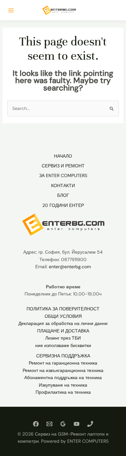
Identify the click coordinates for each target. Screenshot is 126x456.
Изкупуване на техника (63, 385)
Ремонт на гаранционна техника (63, 363)
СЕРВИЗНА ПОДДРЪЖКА (63, 356)
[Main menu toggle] (11, 10)
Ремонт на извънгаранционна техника (63, 370)
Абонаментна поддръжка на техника (63, 377)
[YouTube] (76, 424)
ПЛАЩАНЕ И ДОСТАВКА (63, 331)
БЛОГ (63, 195)
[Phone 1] (90, 424)
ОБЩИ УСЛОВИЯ (63, 316)
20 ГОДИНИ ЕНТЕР (63, 205)
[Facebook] (36, 424)
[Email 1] (49, 424)
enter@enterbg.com (70, 267)
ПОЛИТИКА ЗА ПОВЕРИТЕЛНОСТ (63, 309)
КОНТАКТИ (63, 185)
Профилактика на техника (63, 392)
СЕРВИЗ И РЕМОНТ (63, 166)
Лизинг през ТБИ (63, 338)
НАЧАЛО (63, 156)
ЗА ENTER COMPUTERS (63, 175)
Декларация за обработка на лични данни (63, 323)
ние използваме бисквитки (63, 345)
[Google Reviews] (63, 424)
